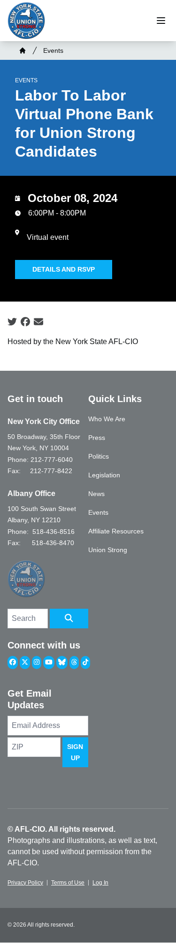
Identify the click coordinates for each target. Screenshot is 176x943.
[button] (69, 618)
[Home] (22, 50)
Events (53, 50)
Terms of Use (67, 882)
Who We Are (106, 419)
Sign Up (75, 752)
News (96, 493)
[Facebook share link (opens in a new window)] (25, 322)
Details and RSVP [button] (63, 269)
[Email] (38, 322)
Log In (100, 882)
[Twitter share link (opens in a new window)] (12, 322)
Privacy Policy (25, 882)
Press (96, 437)
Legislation (104, 475)
